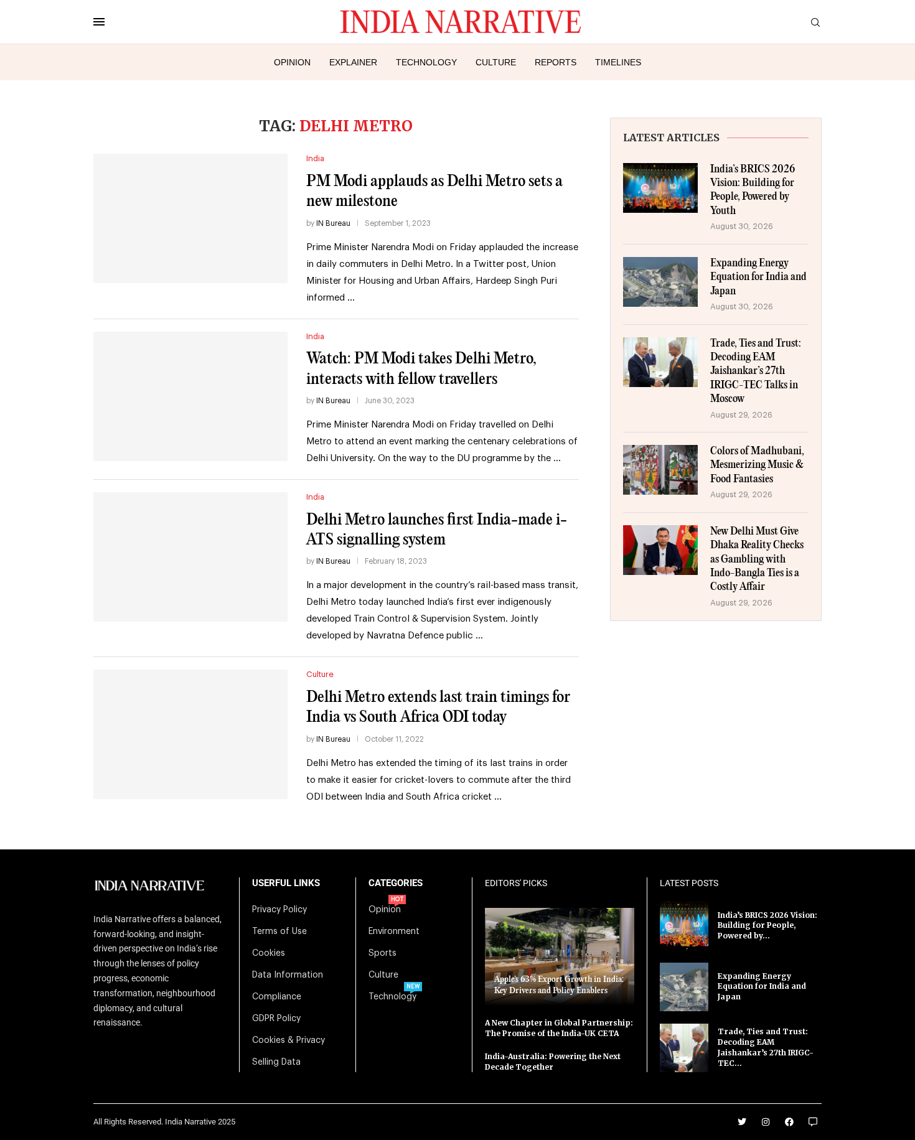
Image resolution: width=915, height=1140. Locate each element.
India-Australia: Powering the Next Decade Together (553, 1062)
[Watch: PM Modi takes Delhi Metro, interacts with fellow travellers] (190, 396)
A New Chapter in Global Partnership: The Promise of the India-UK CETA (559, 1028)
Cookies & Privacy (288, 1040)
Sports (382, 953)
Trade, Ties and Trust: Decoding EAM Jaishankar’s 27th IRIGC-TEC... (766, 1047)
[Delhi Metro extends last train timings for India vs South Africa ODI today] (190, 734)
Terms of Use (279, 931)
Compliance (276, 997)
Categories (395, 883)
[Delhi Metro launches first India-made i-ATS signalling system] (190, 557)
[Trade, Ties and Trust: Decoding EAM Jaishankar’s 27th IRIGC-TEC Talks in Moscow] (660, 362)
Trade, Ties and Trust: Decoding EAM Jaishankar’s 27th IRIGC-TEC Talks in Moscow (755, 372)
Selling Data (276, 1062)
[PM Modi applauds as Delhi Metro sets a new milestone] (190, 218)
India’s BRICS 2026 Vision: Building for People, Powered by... (767, 925)
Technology (426, 62)
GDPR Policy (276, 1018)
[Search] (815, 22)
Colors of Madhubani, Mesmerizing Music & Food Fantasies (757, 465)
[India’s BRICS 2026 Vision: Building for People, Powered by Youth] (660, 188)
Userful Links (286, 883)
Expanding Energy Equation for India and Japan (758, 277)
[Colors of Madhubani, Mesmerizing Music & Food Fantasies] (660, 470)
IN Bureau (333, 223)
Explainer (353, 62)
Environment (394, 931)
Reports (555, 62)
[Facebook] (789, 1122)
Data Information (287, 975)
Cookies (268, 953)
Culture (496, 62)
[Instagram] (765, 1122)
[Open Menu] (99, 21)
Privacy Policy (279, 909)
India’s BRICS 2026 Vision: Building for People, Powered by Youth (752, 190)
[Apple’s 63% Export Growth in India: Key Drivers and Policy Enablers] (559, 957)
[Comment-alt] (813, 1122)
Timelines (618, 62)
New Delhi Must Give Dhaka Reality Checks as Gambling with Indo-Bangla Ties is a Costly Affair (757, 559)
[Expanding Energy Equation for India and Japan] (660, 282)
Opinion (292, 62)
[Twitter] (742, 1122)
